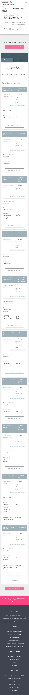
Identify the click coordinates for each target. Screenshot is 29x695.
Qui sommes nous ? (14, 637)
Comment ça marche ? (14, 656)
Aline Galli (7, 163)
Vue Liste (8, 60)
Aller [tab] (8, 55)
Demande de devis (14, 684)
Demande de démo (14, 687)
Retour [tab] (22, 55)
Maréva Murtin (9, 519)
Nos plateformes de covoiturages (14, 675)
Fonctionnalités (14, 659)
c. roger (7, 411)
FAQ (14, 662)
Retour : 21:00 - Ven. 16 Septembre (17, 105)
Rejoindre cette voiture (14, 125)
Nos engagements (14, 640)
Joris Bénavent (9, 209)
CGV (21, 646)
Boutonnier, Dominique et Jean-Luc (7, 217)
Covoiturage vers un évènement (14, 631)
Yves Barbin (8, 263)
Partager (8, 28)
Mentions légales (11, 646)
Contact (14, 665)
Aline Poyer (8, 317)
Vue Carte (21, 60)
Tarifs (14, 681)
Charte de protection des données (14, 643)
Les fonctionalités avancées (14, 678)
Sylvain (7, 504)
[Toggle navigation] (26, 3)
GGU (18, 646)
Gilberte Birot (8, 318)
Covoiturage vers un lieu (14, 634)
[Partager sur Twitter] (13, 601)
